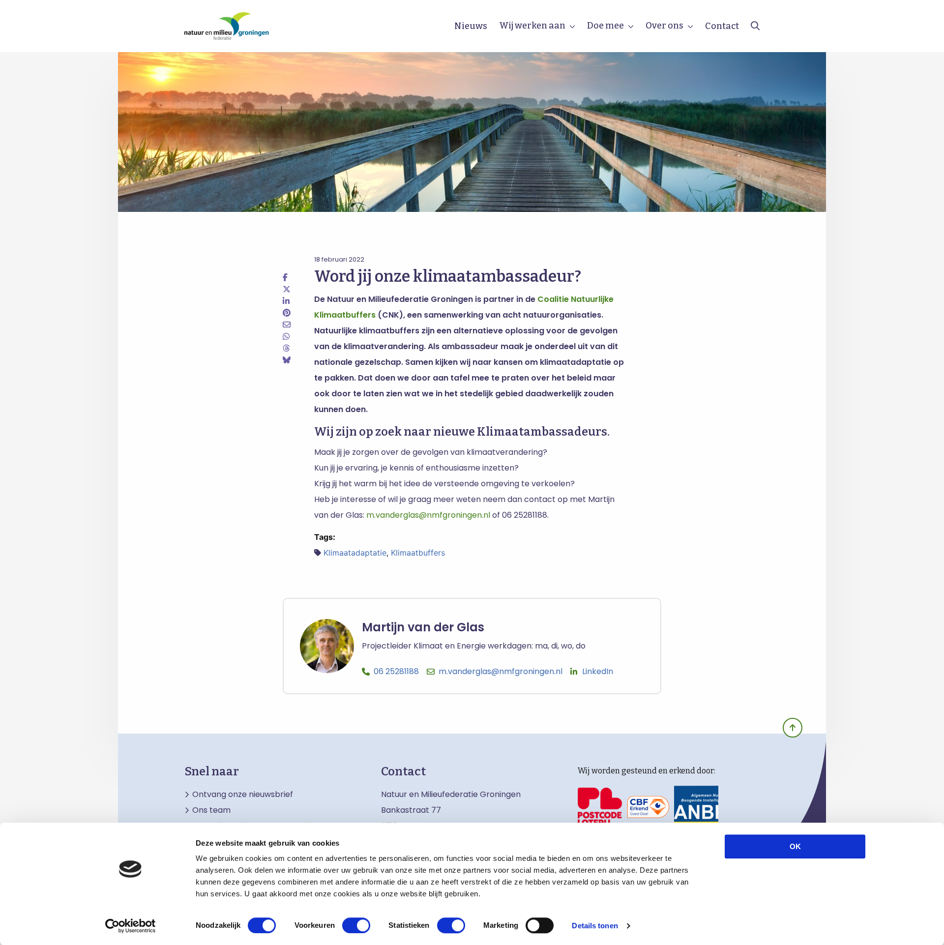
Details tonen (595, 925)
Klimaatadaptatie (355, 553)
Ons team (211, 810)
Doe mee (605, 25)
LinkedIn (597, 671)
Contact (722, 26)
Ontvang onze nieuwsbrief (242, 794)
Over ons (664, 25)
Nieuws (470, 26)
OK (795, 846)
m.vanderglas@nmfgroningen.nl (428, 515)
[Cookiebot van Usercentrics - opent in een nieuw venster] (131, 925)
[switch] (356, 925)
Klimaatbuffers (418, 553)
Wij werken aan (532, 25)
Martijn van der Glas (423, 627)
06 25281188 (396, 671)
